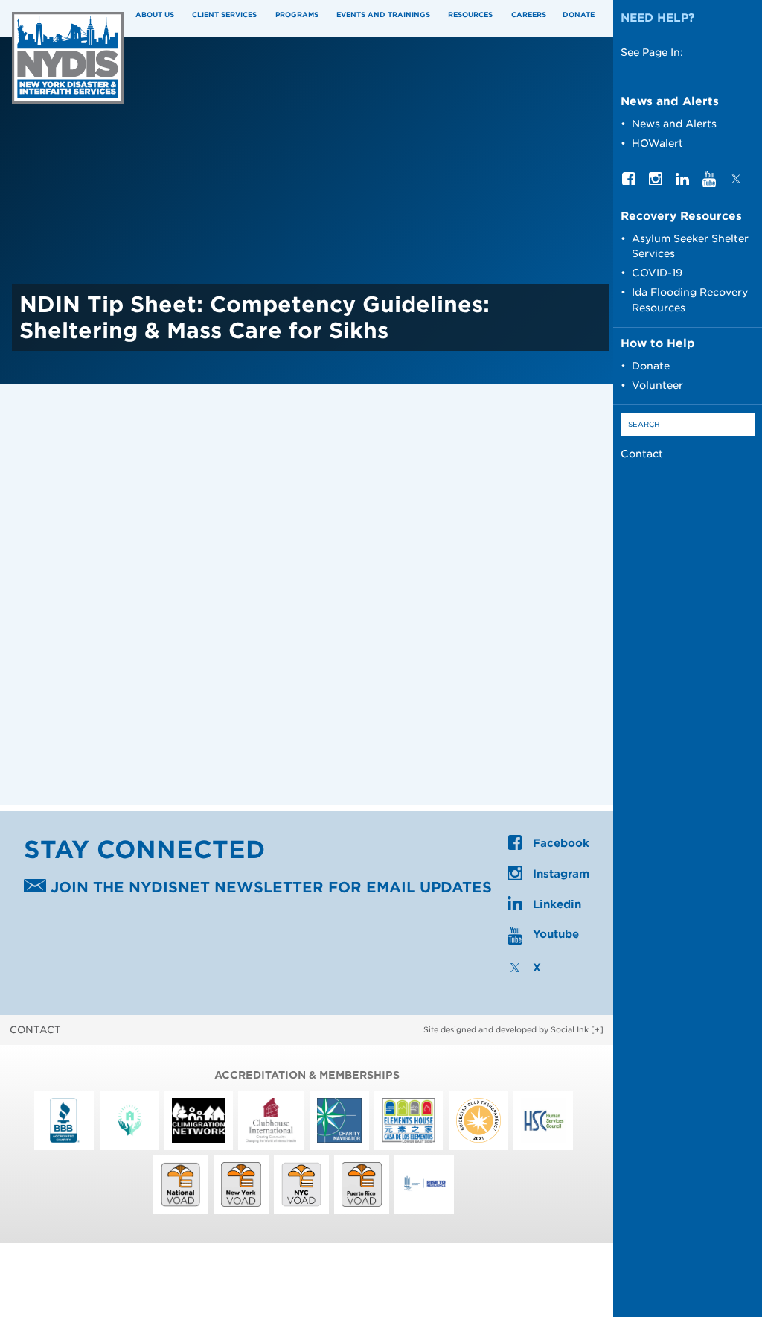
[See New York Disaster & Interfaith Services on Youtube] (709, 183)
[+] (597, 1029)
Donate (579, 14)
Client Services (224, 14)
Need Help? (658, 18)
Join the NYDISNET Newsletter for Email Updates (269, 887)
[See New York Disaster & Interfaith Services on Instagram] (655, 182)
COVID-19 (657, 273)
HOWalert (657, 143)
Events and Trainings (383, 14)
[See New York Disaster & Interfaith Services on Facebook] (628, 182)
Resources (470, 14)
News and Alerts (674, 124)
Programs (296, 14)
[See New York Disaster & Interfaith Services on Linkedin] (682, 182)
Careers (528, 14)
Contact (642, 454)
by (506, 1029)
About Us (154, 14)
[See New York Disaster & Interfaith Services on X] (736, 182)
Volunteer (657, 385)
